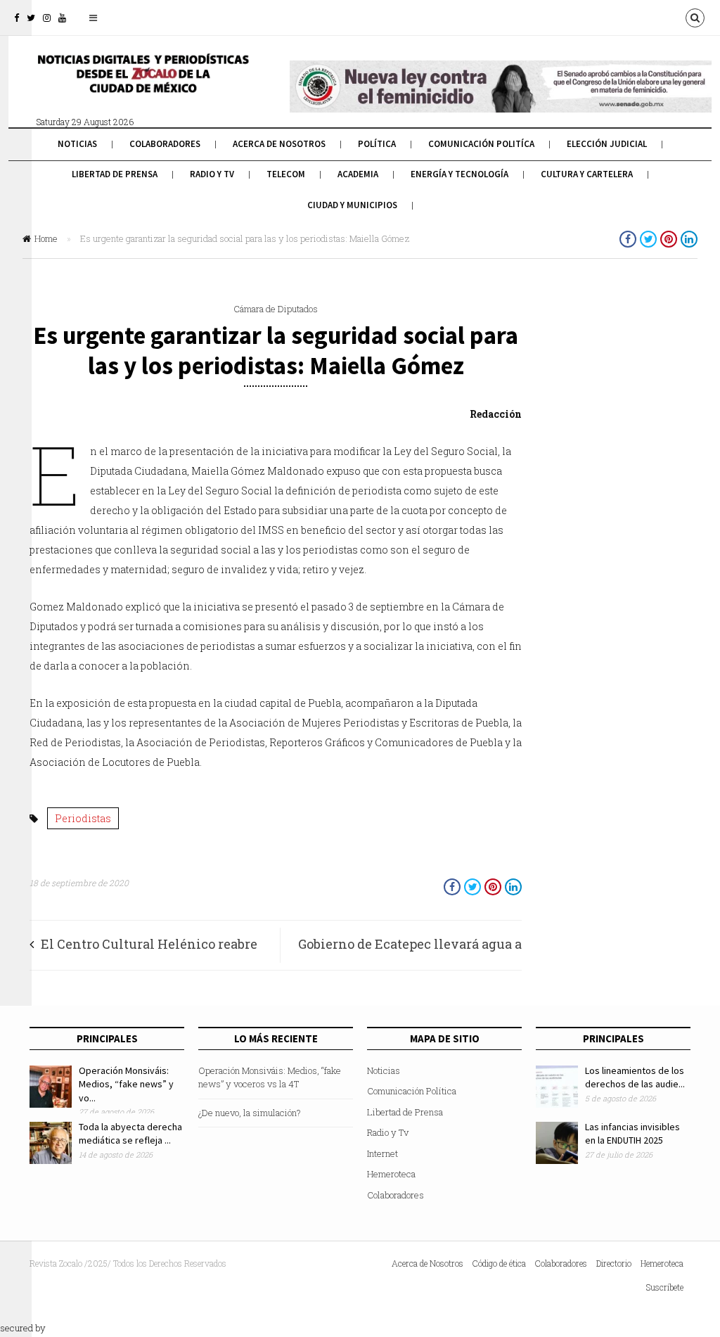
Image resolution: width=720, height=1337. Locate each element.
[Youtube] (62, 17)
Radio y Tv (212, 174)
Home (46, 238)
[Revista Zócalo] (142, 83)
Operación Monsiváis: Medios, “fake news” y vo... (126, 1084)
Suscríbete (664, 1287)
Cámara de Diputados (275, 308)
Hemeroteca (391, 1174)
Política (377, 144)
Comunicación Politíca (481, 144)
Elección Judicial (607, 144)
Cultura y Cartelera (587, 174)
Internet (382, 1153)
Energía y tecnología (459, 174)
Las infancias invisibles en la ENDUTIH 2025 (632, 1133)
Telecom (285, 174)
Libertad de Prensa (115, 174)
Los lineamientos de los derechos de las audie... (635, 1077)
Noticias (77, 144)
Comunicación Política (411, 1091)
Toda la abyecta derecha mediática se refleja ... (130, 1133)
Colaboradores (164, 144)
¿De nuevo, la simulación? (249, 1112)
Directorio (613, 1263)
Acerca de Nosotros (279, 144)
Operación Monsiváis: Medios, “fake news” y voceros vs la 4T (269, 1077)
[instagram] (47, 17)
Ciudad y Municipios (352, 205)
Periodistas (83, 818)
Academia (358, 174)
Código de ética (499, 1263)
